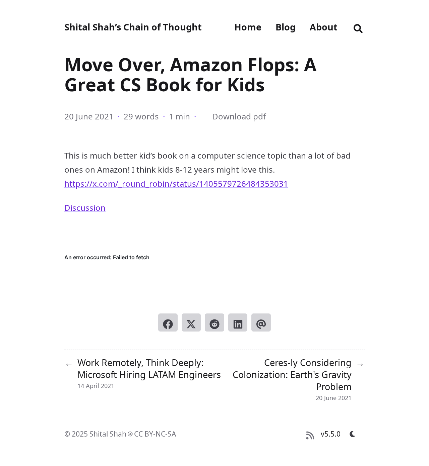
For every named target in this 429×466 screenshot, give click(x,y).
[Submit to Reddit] (214, 322)
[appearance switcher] (353, 434)
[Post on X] (191, 322)
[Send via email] (261, 322)
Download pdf (239, 116)
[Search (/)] (358, 27)
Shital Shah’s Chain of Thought (133, 27)
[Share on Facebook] (168, 322)
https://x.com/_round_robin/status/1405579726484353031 (176, 183)
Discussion (85, 207)
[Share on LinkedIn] (238, 322)
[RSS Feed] (310, 434)
